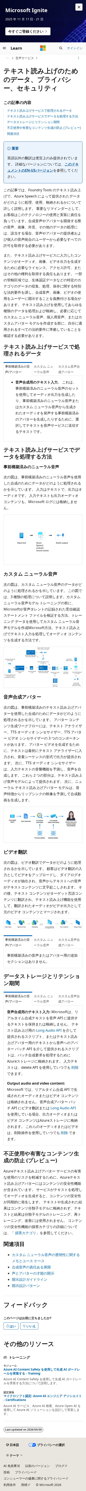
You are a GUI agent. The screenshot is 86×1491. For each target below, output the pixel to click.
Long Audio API (49, 1030)
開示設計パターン (26, 1285)
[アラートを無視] (78, 7)
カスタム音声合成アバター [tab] (69, 369)
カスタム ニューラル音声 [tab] (43, 369)
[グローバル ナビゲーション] (4, 48)
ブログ (59, 1466)
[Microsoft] (43, 48)
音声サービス (24, 58)
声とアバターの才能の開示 (33, 1273)
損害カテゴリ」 (27, 1232)
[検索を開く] (60, 48)
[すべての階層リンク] (7, 58)
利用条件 (10, 1485)
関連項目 (13, 133)
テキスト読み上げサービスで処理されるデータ (39, 110)
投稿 (7, 1472)
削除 (75, 1067)
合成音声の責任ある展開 (31, 1267)
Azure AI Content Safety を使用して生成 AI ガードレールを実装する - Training (42, 1371)
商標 (24, 1485)
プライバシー (24, 1472)
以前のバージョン (37, 1466)
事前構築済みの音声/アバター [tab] (17, 369)
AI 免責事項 (12, 1466)
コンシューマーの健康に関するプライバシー (34, 1478)
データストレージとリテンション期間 (33, 122)
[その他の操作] (78, 58)
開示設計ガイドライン (29, 1279)
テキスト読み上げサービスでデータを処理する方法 (42, 116)
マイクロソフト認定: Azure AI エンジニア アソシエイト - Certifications (43, 1398)
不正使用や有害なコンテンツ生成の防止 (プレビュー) (44, 128)
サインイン (74, 48)
